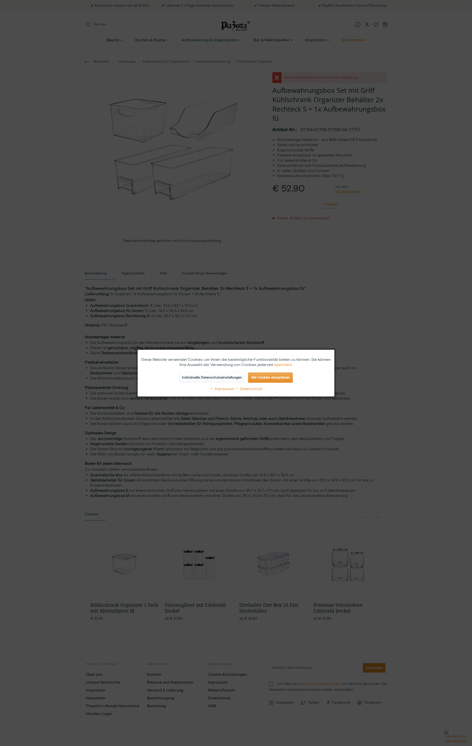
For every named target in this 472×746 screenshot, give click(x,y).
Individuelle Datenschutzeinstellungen (212, 377)
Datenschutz (251, 389)
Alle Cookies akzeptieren (270, 377)
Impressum (224, 389)
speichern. (283, 364)
